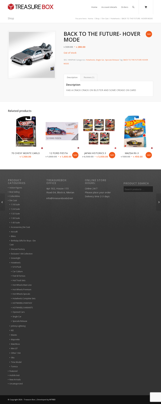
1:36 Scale (15, 218)
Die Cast (13, 200)
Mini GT (14, 348)
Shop (11, 18)
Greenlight (15, 258)
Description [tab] (72, 77)
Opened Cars (19, 312)
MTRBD (52, 399)
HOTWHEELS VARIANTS (23, 307)
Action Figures (15, 187)
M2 (12, 330)
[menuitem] (94, 7)
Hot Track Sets (19, 280)
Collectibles (14, 196)
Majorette (15, 339)
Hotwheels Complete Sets (24, 298)
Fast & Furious (19, 276)
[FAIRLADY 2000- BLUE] (158, 202)
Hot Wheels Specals (21, 294)
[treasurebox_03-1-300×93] (30, 7)
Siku (12, 357)
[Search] (133, 7)
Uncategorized (16, 383)
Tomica (14, 366)
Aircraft (14, 231)
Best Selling (14, 192)
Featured (13, 371)
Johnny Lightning (18, 326)
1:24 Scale (15, 209)
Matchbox (15, 344)
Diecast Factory (18, 249)
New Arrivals (15, 379)
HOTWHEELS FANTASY (22, 303)
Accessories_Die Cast (20, 227)
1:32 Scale (15, 213)
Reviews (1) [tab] (89, 77)
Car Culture (18, 271)
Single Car (100, 60)
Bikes (13, 236)
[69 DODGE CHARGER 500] (2, 202)
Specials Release (112, 60)
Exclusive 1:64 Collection (22, 253)
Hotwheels (90, 60)
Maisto (14, 335)
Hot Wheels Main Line (22, 285)
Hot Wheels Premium (22, 289)
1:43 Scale (15, 222)
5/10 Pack (17, 267)
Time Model (16, 362)
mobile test (14, 375)
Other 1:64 (15, 353)
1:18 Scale (15, 204)
